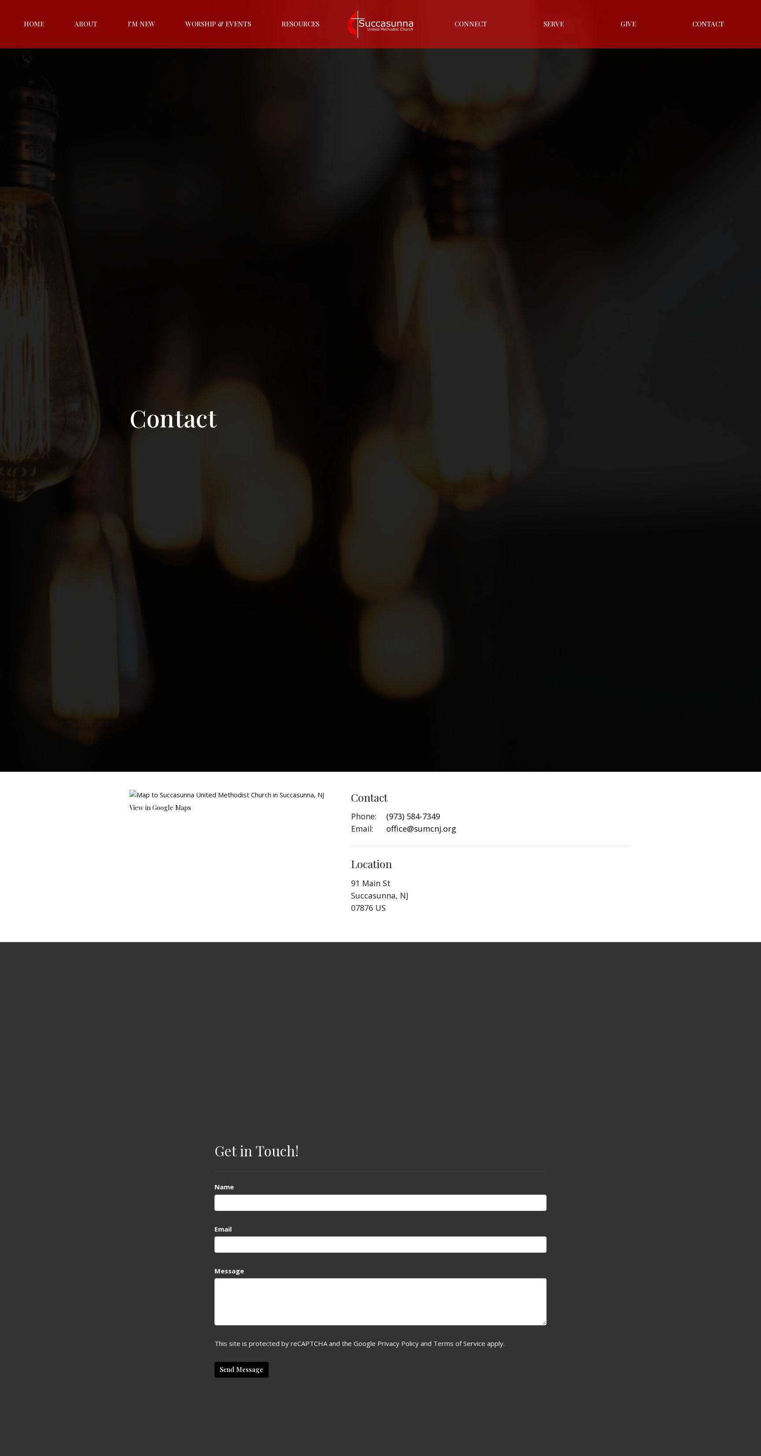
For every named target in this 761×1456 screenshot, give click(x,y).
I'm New (141, 23)
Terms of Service (459, 1343)
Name (224, 1186)
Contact (708, 23)
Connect (470, 23)
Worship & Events (218, 23)
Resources (300, 23)
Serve (553, 23)
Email (223, 1229)
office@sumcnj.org (421, 828)
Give (628, 23)
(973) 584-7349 (413, 816)
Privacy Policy (398, 1343)
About (85, 23)
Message (229, 1270)
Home (34, 23)
